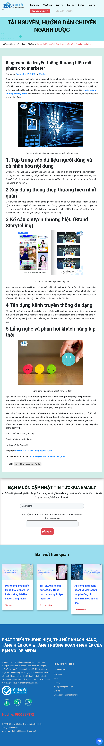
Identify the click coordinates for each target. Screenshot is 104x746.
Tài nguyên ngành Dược (63, 687)
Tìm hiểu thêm (11, 605)
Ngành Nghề (21, 44)
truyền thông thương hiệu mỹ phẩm (27, 464)
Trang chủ (34, 5)
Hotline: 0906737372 (64, 11)
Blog (56, 678)
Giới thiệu (47, 5)
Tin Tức (70, 5)
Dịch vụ (59, 5)
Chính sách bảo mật (27, 731)
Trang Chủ (9, 44)
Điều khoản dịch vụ (10, 731)
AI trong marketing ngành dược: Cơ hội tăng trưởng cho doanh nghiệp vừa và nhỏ (86, 594)
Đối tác (81, 5)
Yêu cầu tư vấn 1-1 (40, 11)
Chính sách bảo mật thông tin (66, 695)
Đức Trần (43, 74)
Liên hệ (92, 5)
